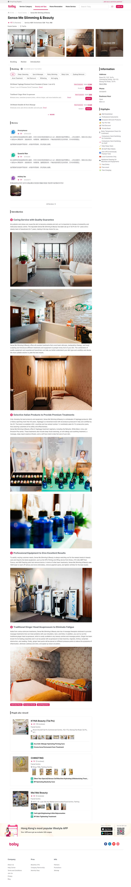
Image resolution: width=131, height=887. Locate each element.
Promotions (57, 867)
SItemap (56, 870)
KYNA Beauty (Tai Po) (43, 721)
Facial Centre (22, 13)
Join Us (10, 873)
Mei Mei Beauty (39, 792)
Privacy (10, 876)
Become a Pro (35, 865)
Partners (56, 865)
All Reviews (50, 204)
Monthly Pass (35, 870)
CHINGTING (37, 758)
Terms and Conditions (15, 870)
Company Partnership (38, 867)
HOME (12, 13)
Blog (9, 879)
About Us (11, 865)
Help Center (12, 867)
